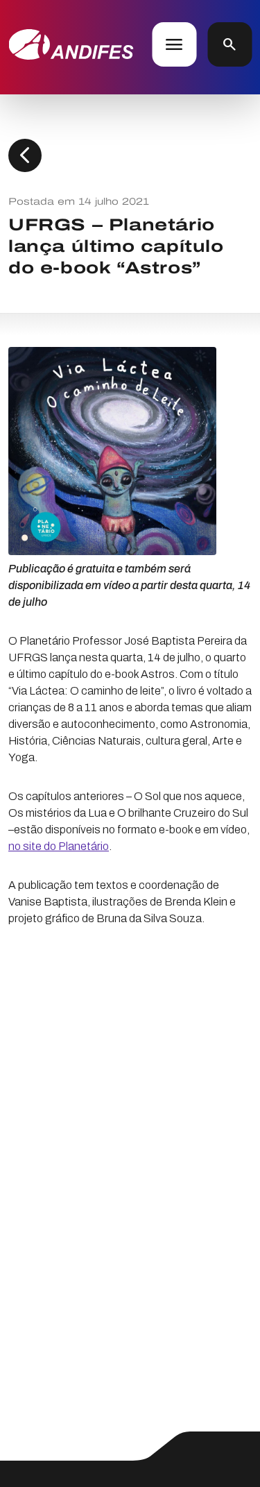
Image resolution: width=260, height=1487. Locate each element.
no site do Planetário (58, 846)
